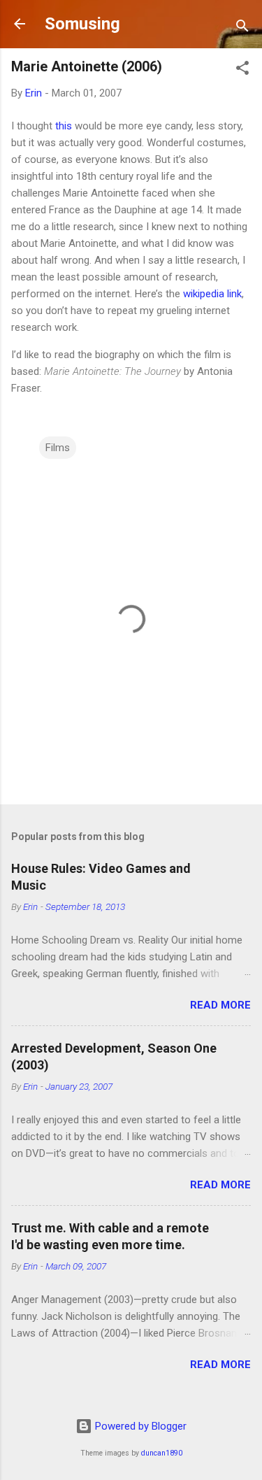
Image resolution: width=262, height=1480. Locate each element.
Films (57, 447)
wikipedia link (212, 293)
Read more (220, 1005)
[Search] (242, 28)
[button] (242, 70)
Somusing (82, 24)
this (63, 126)
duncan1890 (161, 1453)
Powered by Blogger (139, 1426)
